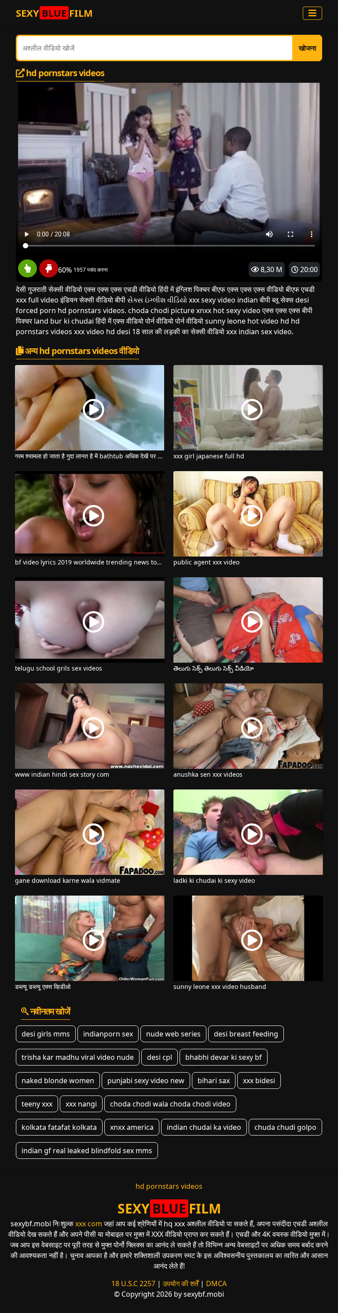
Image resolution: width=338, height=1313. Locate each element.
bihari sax (214, 1080)
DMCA (216, 1283)
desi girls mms (46, 1034)
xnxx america (132, 1127)
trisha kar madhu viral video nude (78, 1057)
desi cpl (159, 1057)
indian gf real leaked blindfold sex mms (87, 1150)
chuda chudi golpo (285, 1127)
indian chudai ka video (204, 1127)
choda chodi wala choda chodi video (170, 1104)
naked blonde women (58, 1080)
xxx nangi (81, 1104)
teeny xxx (37, 1104)
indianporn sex (108, 1034)
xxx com (88, 1223)
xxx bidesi (259, 1080)
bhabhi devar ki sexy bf (223, 1057)
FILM (54, 12)
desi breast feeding (246, 1034)
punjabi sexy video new (145, 1080)
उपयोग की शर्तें (180, 1283)
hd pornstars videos (169, 1186)
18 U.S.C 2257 (133, 1283)
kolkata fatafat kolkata (59, 1127)
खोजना (307, 48)
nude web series (173, 1034)
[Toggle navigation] (312, 13)
